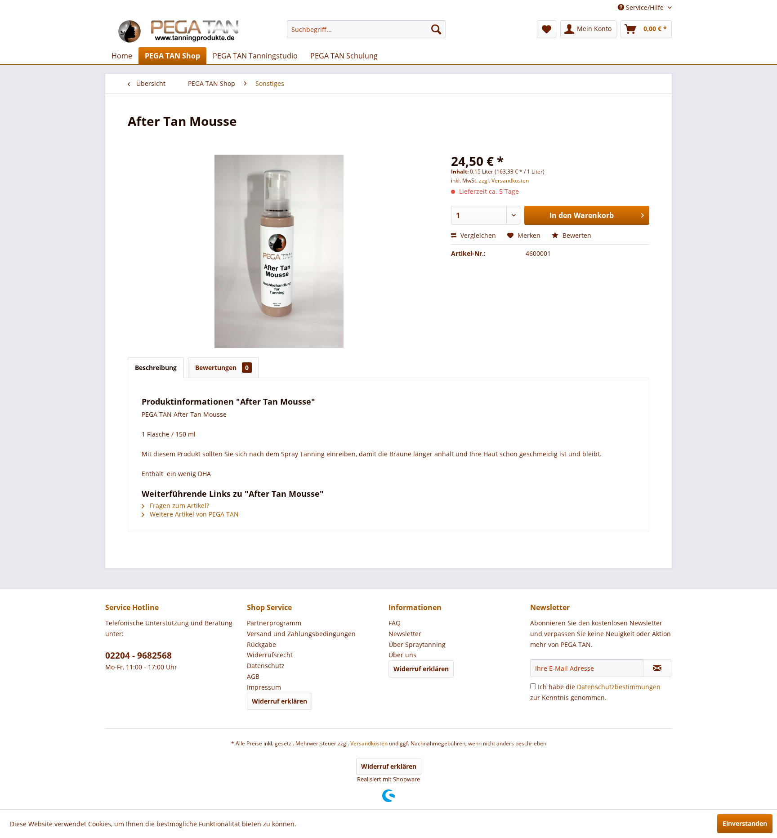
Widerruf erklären (279, 701)
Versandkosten (369, 743)
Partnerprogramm (274, 623)
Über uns (402, 655)
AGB (253, 676)
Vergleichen (477, 235)
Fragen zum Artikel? (178, 505)
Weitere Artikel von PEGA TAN (193, 514)
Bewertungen (222, 367)
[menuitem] (366, 29)
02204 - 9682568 (138, 655)
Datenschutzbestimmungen (619, 686)
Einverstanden (745, 823)
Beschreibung (156, 367)
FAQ (394, 623)
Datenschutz (266, 665)
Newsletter (404, 633)
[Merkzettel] (546, 29)
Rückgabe (261, 644)
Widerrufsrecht (270, 655)
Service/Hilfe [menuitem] (644, 7)
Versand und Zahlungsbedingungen (301, 633)
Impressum (264, 687)
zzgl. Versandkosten (504, 180)
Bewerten (576, 235)
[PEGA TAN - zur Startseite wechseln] (177, 31)
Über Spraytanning (417, 644)
